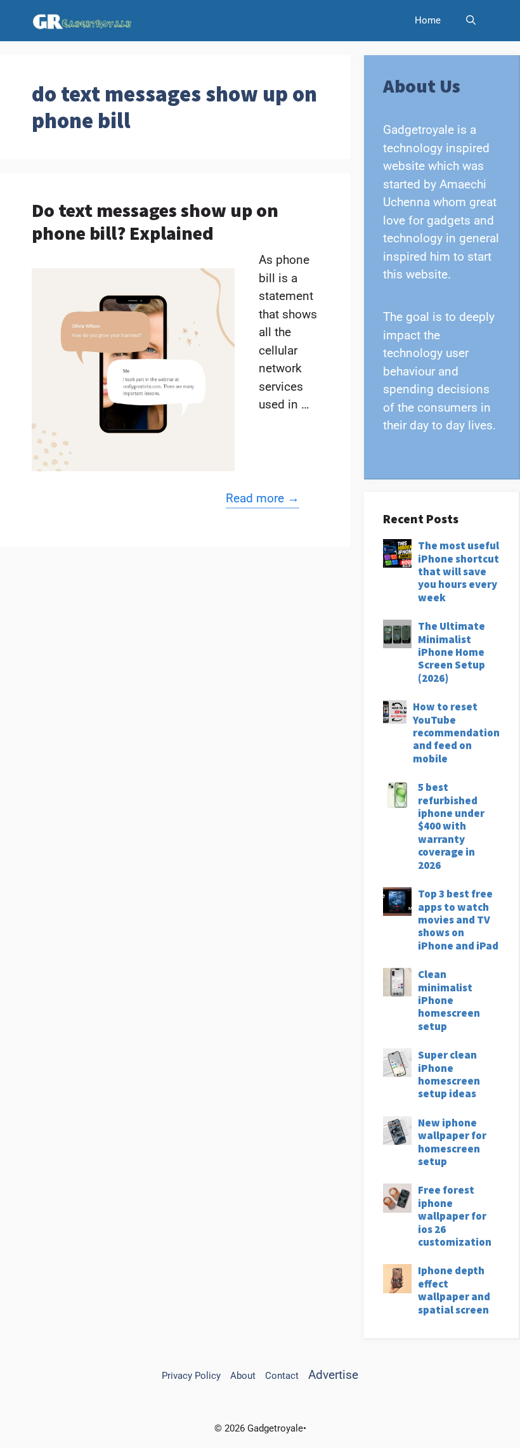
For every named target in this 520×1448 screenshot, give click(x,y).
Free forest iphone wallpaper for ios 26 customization (454, 1216)
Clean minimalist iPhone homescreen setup (449, 1000)
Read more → (262, 498)
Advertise (333, 1374)
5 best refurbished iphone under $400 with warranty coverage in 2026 (451, 825)
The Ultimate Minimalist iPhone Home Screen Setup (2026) (451, 652)
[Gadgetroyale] (85, 20)
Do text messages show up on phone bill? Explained (155, 221)
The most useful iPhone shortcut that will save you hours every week (458, 571)
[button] (470, 20)
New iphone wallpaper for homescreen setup (452, 1142)
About (243, 1375)
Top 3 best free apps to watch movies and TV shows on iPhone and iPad (458, 920)
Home (428, 20)
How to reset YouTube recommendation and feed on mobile (456, 733)
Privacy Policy (191, 1375)
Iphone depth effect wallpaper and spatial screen (454, 1289)
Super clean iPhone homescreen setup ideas (449, 1074)
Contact (282, 1375)
